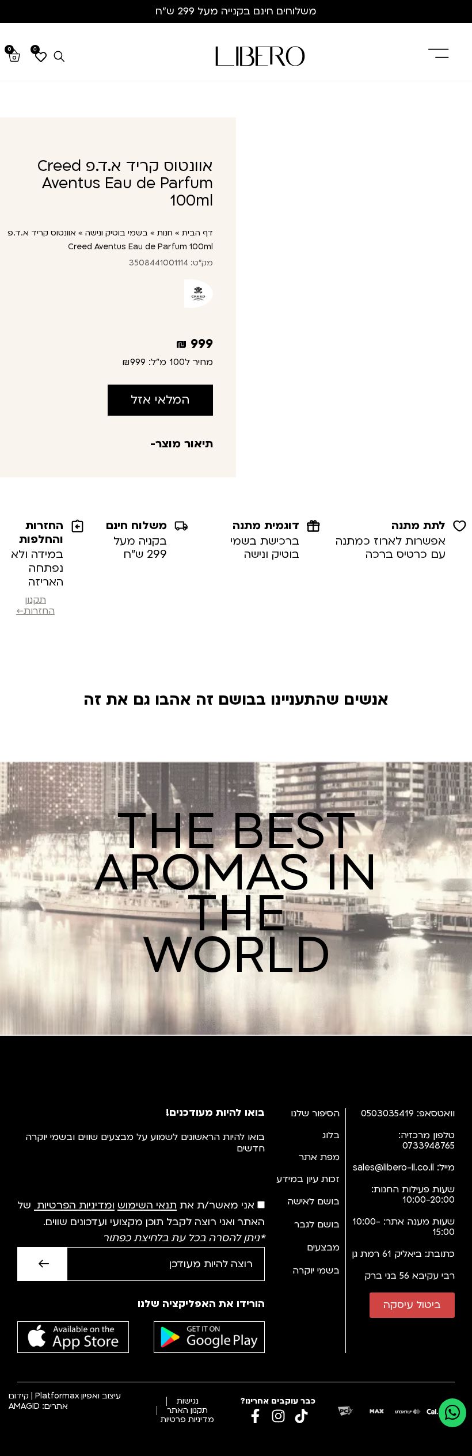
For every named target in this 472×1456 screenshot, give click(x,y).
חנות (165, 232)
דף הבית (197, 232)
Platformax (57, 1395)
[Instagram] (278, 1416)
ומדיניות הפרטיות (76, 1205)
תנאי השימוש (147, 1205)
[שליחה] (42, 1264)
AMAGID (24, 1406)
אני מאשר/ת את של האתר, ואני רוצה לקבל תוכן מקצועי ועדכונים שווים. (141, 1222)
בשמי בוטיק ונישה (116, 232)
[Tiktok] (301, 1416)
